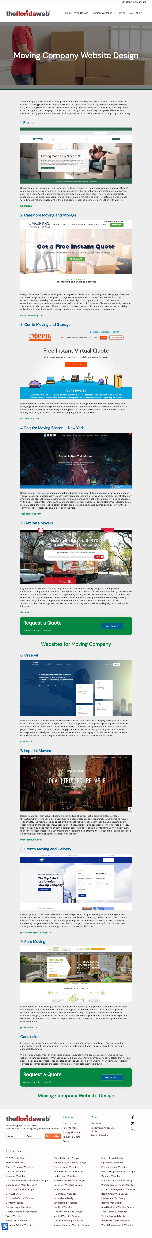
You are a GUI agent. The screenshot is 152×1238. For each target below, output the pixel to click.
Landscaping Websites (65, 1202)
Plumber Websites (111, 1176)
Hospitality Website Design (68, 1184)
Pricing (122, 13)
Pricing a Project (71, 1132)
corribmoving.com (29, 418)
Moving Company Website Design (71, 1225)
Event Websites (14, 1216)
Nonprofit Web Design (112, 1158)
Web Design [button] (81, 13)
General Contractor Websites (69, 1171)
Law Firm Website (63, 1207)
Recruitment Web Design (114, 1193)
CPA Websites (13, 1193)
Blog (130, 13)
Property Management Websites (118, 1189)
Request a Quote (71, 1136)
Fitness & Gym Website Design (70, 1162)
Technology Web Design (113, 1216)
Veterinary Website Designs (116, 1220)
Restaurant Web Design (113, 1198)
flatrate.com (26, 612)
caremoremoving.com (31, 315)
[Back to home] (29, 13)
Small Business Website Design (117, 1207)
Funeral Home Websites (66, 1167)
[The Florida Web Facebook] (132, 1117)
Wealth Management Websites (117, 1225)
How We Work (70, 1127)
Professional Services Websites (118, 1184)
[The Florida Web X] (132, 1123)
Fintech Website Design (66, 1158)
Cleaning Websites (16, 1176)
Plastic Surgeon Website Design (118, 1171)
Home (68, 13)
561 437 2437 (139, 2)
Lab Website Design (64, 1198)
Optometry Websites (112, 1162)
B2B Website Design (16, 1158)
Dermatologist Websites (18, 1207)
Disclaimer (96, 1123)
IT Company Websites (65, 1193)
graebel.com (26, 741)
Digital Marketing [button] (103, 13)
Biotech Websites (15, 1162)
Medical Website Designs (67, 1216)
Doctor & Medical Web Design (21, 1211)
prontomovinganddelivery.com (36, 932)
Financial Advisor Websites (20, 1225)
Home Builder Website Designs (70, 1180)
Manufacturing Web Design (68, 1211)
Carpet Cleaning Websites (19, 1167)
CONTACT (127, 2)
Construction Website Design (21, 1184)
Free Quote (112, 626)
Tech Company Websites (114, 1211)
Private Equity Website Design (117, 1180)
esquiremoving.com (30, 513)
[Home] (28, 1118)
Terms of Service (100, 1135)
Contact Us (69, 1141)
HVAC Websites (62, 1189)
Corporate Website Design (20, 1189)
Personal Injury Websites (114, 1167)
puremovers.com (29, 1027)
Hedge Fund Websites (65, 1176)
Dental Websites (14, 1202)
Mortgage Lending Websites (68, 1220)
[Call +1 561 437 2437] (132, 1129)
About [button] (139, 13)
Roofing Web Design (111, 1202)
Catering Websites (16, 1171)
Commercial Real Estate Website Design (27, 1180)
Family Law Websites (16, 1220)
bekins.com (26, 205)
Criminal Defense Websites (20, 1198)
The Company (70, 1123)
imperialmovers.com (31, 839)
